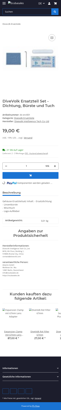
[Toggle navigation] (4, 2)
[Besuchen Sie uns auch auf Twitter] (13, 391)
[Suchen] (54, 11)
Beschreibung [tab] (12, 192)
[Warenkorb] (55, 3)
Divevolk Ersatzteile (24, 118)
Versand (28, 137)
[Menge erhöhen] (54, 166)
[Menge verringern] (6, 166)
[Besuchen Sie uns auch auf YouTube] (21, 391)
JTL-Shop (36, 406)
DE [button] (40, 3)
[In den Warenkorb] (30, 175)
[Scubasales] (16, 3)
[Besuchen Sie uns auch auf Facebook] (6, 391)
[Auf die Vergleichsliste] (51, 37)
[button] (49, 3)
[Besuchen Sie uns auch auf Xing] (29, 391)
